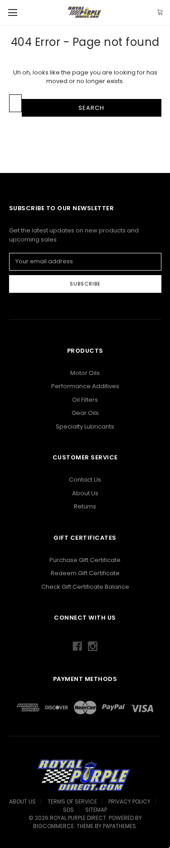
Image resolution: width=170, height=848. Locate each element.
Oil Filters (85, 399)
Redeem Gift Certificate (85, 573)
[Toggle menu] (12, 12)
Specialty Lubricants (85, 426)
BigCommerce (53, 826)
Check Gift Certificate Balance (85, 586)
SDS (68, 809)
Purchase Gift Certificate (85, 560)
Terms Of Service (72, 801)
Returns (85, 506)
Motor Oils (85, 373)
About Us (85, 493)
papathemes (119, 826)
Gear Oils (85, 413)
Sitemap (96, 809)
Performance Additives (85, 386)
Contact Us (85, 479)
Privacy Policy (129, 801)
